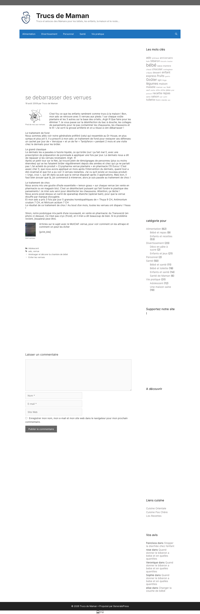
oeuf (148, 90)
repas (166, 93)
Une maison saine (160, 286)
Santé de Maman (160, 275)
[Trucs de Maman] (26, 17)
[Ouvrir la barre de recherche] (176, 34)
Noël (168, 87)
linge (164, 80)
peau (168, 90)
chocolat (157, 69)
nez (164, 87)
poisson (149, 94)
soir (161, 97)
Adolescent (33, 248)
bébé (151, 65)
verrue (36, 251)
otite (158, 90)
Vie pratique (98, 34)
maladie (150, 87)
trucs (158, 100)
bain (148, 61)
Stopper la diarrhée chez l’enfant (160, 544)
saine (148, 97)
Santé (83, 34)
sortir (165, 97)
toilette (150, 99)
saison (155, 96)
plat (172, 90)
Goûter (151, 80)
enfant (166, 72)
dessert (157, 72)
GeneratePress (121, 606)
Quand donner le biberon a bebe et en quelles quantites (157, 554)
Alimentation (28, 34)
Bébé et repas (158, 232)
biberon (155, 60)
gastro (167, 76)
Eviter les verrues (36, 257)
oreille (153, 90)
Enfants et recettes (161, 236)
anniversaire (166, 58)
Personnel (68, 34)
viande (164, 100)
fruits (160, 76)
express (151, 76)
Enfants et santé (159, 272)
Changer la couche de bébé (159, 589)
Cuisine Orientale (156, 508)
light (160, 80)
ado (30, 251)
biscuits (164, 61)
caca (159, 66)
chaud (148, 69)
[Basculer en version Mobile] (100, 612)
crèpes (149, 73)
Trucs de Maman (62, 16)
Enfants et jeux (158, 253)
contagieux (168, 69)
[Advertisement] (78, 61)
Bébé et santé (158, 264)
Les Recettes (153, 515)
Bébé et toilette (159, 268)
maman (159, 87)
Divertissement (49, 34)
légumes (152, 83)
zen (169, 100)
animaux (155, 58)
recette (157, 93)
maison (163, 83)
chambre (167, 66)
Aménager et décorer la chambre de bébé (48, 254)
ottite (162, 90)
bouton (169, 61)
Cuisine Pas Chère (157, 512)
